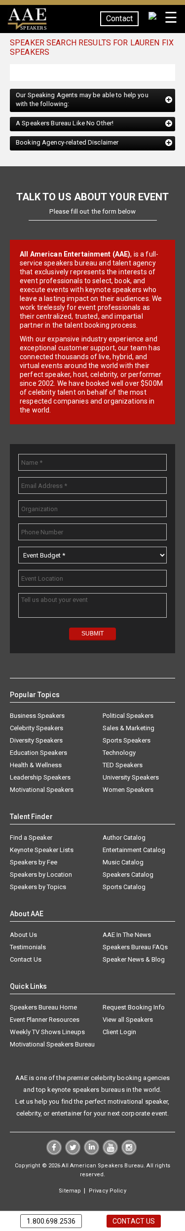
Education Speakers (38, 753)
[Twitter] (72, 1153)
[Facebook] (54, 1153)
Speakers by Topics (38, 887)
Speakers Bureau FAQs (135, 947)
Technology (119, 753)
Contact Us (25, 960)
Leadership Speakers (40, 778)
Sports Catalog (124, 887)
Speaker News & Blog (134, 960)
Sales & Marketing (128, 728)
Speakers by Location (41, 875)
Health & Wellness (36, 765)
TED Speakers (123, 765)
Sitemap (70, 1191)
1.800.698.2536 (51, 1221)
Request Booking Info (134, 1007)
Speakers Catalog (128, 875)
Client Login (119, 1032)
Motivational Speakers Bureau (52, 1044)
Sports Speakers (126, 741)
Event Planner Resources (44, 1020)
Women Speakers (128, 790)
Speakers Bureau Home (43, 1007)
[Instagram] (129, 1153)
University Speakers (131, 778)
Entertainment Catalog (134, 850)
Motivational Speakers (42, 790)
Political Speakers (128, 716)
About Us (23, 935)
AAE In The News (127, 935)
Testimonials (28, 947)
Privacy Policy (107, 1191)
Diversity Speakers (36, 741)
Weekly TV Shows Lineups (47, 1032)
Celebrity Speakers (36, 728)
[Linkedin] (91, 1153)
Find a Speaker (31, 838)
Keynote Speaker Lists (42, 850)
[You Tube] (110, 1153)
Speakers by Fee (33, 862)
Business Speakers (37, 716)
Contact (119, 18)
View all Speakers (128, 1020)
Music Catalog (123, 862)
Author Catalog (124, 838)
